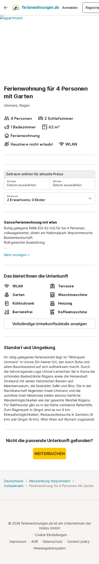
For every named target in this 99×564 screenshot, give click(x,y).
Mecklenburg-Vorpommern (49, 481)
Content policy (78, 541)
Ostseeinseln (14, 486)
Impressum (17, 541)
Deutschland (13, 481)
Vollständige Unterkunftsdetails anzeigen (49, 323)
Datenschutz (52, 541)
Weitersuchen (49, 453)
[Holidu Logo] (35, 7)
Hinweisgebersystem (49, 548)
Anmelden (70, 7)
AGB (34, 541)
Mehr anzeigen (15, 255)
